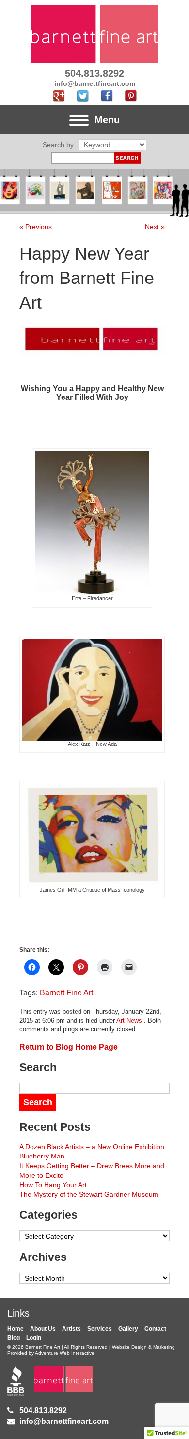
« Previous (35, 227)
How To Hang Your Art (53, 1185)
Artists (71, 1328)
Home (15, 1328)
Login (33, 1337)
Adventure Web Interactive (64, 1353)
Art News (129, 1020)
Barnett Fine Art (66, 993)
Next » (155, 227)
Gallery (128, 1328)
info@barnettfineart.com (64, 1421)
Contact (155, 1328)
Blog (13, 1337)
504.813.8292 (43, 1410)
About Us (43, 1328)
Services (99, 1328)
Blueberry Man (41, 1156)
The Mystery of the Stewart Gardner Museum (88, 1194)
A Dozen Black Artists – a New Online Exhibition (91, 1147)
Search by (58, 145)
